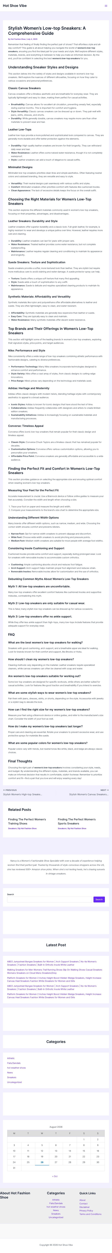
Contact (83, 1203)
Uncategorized (14, 1082)
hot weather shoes (16, 1067)
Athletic (11, 1058)
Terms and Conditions (90, 1214)
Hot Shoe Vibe (15, 6)
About (82, 1200)
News (10, 1072)
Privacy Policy (86, 1210)
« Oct (54, 1176)
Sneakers (12, 828)
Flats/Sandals (14, 1063)
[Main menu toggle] (106, 6)
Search (10, 894)
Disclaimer (84, 1207)
